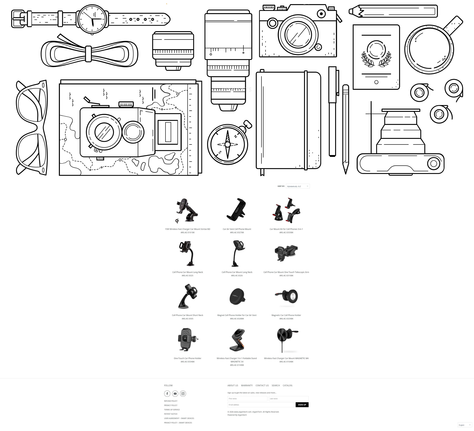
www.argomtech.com (242, 412)
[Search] (308, 3)
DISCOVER (227, 3)
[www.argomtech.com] (175, 3)
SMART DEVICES (242, 3)
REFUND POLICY (170, 401)
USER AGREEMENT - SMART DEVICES (179, 418)
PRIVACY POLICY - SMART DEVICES (178, 422)
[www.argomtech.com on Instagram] (183, 394)
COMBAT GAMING (259, 3)
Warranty (247, 385)
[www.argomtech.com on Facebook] (168, 394)
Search (276, 385)
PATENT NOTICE (170, 414)
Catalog (288, 385)
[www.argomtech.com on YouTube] (175, 394)
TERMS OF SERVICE (172, 409)
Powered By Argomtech (237, 415)
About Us (233, 385)
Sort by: (281, 186)
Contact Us (262, 385)
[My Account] (304, 3)
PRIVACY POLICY (170, 405)
